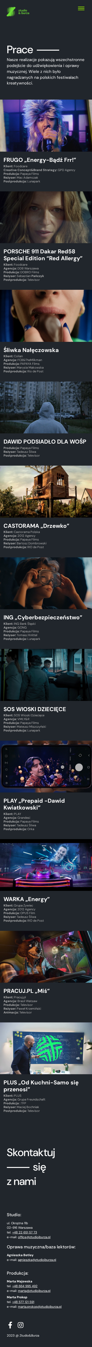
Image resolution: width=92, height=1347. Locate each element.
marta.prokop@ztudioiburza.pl (40, 1307)
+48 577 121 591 (23, 1302)
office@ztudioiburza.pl (34, 1237)
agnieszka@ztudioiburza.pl (37, 1260)
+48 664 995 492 (25, 1286)
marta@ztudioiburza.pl (34, 1291)
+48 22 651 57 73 (24, 1232)
